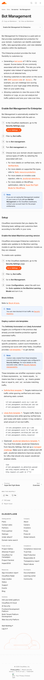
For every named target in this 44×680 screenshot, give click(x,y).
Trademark (29, 671)
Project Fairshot (8, 560)
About (26, 522)
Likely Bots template (13, 413)
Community (28, 579)
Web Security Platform (10, 620)
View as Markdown (27, 21)
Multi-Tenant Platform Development (10, 615)
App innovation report (10, 573)
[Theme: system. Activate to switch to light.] (36, 3)
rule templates (16, 350)
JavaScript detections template (25, 441)
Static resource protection (25, 172)
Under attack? (7, 537)
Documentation (29, 573)
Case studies (7, 579)
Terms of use (19, 671)
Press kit (27, 534)
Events (4, 588)
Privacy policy (15, 669)
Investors (27, 528)
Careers (27, 525)
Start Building (7, 626)
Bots (8, 9)
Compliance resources (32, 549)
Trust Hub (27, 552)
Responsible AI (29, 558)
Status (4, 582)
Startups (5, 534)
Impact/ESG (6, 563)
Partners (5, 528)
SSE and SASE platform (11, 600)
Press (26, 531)
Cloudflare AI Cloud (9, 603)
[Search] (31, 3)
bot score (18, 61)
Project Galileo (7, 549)
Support (5, 585)
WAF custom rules (15, 80)
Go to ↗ (13, 130)
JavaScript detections (31, 178)
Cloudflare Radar (8, 576)
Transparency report (31, 561)
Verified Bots (13, 166)
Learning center (30, 576)
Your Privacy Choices (23, 676)
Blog (3, 591)
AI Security (6, 606)
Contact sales (7, 525)
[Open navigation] (40, 3)
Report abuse (29, 564)
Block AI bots (14, 303)
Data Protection (30, 555)
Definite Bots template (14, 390)
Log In (4, 629)
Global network (29, 537)
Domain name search (10, 540)
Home (3, 9)
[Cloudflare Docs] (4, 3)
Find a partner (7, 531)
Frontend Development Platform (10, 610)
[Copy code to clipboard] (39, 401)
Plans (4, 522)
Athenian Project (8, 552)
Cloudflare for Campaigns (7, 556)
